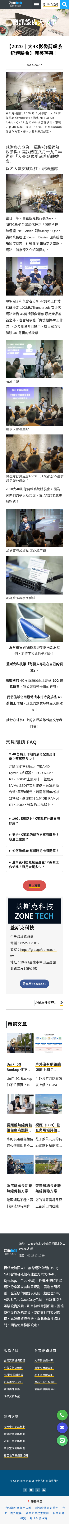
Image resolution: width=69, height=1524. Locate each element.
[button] (36, 4)
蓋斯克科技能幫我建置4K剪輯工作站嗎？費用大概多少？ (34, 865)
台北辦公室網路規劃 (18, 1508)
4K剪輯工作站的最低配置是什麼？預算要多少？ (32, 756)
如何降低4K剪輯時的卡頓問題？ (35, 850)
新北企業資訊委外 (46, 1508)
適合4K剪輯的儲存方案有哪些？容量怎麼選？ (34, 837)
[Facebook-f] (25, 1490)
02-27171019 (29, 943)
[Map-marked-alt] (44, 1490)
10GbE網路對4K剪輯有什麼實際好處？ (34, 821)
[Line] (37, 1490)
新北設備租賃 (38, 1518)
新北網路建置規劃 (37, 1513)
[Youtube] (31, 1490)
